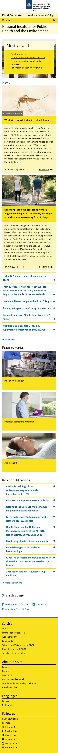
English (5, 701)
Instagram (18, 743)
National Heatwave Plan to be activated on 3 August (26, 317)
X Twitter (17, 726)
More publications (13, 582)
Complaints (7, 641)
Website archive (9, 687)
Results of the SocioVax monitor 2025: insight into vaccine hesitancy (26, 508)
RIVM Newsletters (10, 718)
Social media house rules (13, 653)
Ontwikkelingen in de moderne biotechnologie (23, 549)
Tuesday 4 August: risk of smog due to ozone (27, 308)
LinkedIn (18, 735)
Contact (5, 628)
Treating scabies (18, 54)
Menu (8, 20)
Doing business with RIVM (14, 649)
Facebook (18, 731)
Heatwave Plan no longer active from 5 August (27, 301)
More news (10, 339)
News (6, 82)
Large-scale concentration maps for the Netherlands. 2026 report (27, 518)
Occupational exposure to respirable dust (28, 500)
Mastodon (18, 747)
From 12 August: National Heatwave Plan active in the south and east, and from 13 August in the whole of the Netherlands (25, 290)
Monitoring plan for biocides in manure (27, 541)
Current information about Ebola (26, 61)
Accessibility (7, 675)
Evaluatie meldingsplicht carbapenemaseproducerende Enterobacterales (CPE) (22, 490)
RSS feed (6, 723)
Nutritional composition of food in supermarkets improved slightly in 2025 (24, 327)
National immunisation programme (27, 67)
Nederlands (7, 705)
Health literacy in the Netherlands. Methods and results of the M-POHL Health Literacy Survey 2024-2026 (25, 531)
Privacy (5, 671)
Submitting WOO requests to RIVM (18, 645)
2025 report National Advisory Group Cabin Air (26, 573)
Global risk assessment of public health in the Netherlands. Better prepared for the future (28, 561)
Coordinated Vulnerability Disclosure (19, 683)
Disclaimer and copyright (13, 679)
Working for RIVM (10, 636)
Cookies (5, 667)
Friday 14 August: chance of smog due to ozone (24, 277)
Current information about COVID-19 (28, 57)
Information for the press (13, 632)
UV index (15, 64)
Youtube (17, 739)
